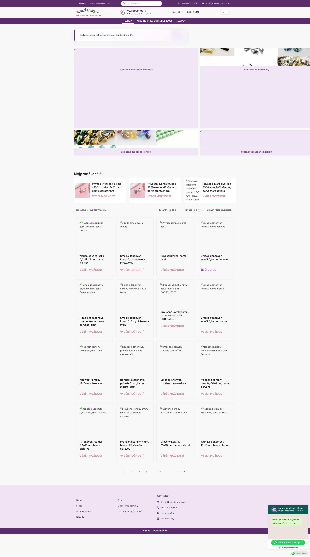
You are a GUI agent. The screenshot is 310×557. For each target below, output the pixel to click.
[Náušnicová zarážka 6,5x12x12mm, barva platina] (94, 236)
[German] (217, 12)
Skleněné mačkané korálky (256, 152)
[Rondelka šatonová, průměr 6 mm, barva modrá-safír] (135, 360)
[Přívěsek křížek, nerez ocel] (175, 236)
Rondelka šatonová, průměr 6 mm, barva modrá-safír (132, 383)
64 (176, 210)
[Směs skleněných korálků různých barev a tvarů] (135, 298)
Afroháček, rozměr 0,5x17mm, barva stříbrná (91, 445)
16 (170, 210)
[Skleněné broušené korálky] (136, 140)
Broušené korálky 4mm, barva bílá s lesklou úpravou (134, 445)
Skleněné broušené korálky (135, 152)
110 (159, 471)
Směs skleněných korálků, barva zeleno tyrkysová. (133, 259)
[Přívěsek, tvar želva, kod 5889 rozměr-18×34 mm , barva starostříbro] (137, 190)
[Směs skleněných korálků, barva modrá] (215, 298)
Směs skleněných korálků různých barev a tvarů (134, 321)
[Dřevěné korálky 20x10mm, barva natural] (175, 422)
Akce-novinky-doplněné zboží (154, 21)
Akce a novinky (83, 511)
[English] (212, 12)
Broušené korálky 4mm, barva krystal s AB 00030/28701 (174, 316)
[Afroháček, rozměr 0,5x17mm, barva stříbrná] (94, 422)
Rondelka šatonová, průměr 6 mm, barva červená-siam (92, 321)
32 (173, 210)
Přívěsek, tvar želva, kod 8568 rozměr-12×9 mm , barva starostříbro (217, 187)
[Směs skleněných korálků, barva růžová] (175, 360)
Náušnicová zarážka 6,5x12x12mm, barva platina (92, 259)
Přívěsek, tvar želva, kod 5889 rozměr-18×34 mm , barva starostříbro (162, 187)
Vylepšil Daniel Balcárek (155, 530)
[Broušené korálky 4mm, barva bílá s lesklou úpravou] (135, 422)
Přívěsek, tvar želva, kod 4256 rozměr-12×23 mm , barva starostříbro (106, 187)
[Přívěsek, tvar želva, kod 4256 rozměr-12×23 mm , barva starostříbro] (82, 190)
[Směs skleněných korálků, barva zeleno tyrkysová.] (135, 236)
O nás (120, 500)
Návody (181, 21)
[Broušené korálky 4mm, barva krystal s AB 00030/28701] (175, 295)
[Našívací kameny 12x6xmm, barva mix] (94, 360)
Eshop (128, 21)
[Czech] (208, 12)
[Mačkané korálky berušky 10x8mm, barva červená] (215, 360)
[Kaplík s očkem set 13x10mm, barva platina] (215, 422)
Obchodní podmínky (128, 506)
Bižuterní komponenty (256, 69)
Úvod (79, 500)
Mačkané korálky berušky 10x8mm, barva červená (215, 383)
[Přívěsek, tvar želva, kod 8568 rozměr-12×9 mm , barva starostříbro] (193, 190)
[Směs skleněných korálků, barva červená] (215, 236)
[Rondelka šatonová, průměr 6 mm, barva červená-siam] (94, 298)
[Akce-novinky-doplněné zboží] (136, 57)
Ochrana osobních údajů (130, 511)
